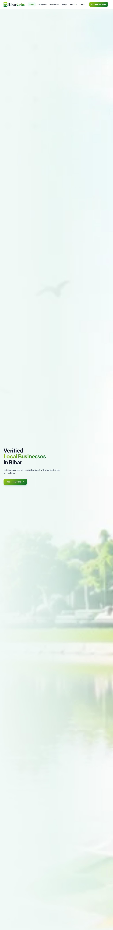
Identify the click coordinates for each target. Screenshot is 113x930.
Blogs (64, 4)
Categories (42, 4)
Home (31, 4)
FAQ (82, 4)
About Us (73, 4)
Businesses (54, 4)
